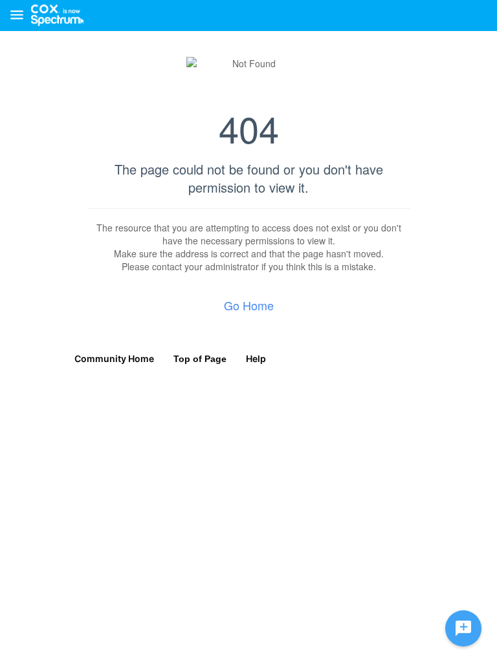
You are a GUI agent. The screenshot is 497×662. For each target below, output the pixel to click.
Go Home (249, 305)
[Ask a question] (463, 628)
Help (256, 358)
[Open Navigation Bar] (20, 15)
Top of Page (199, 359)
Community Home (114, 358)
